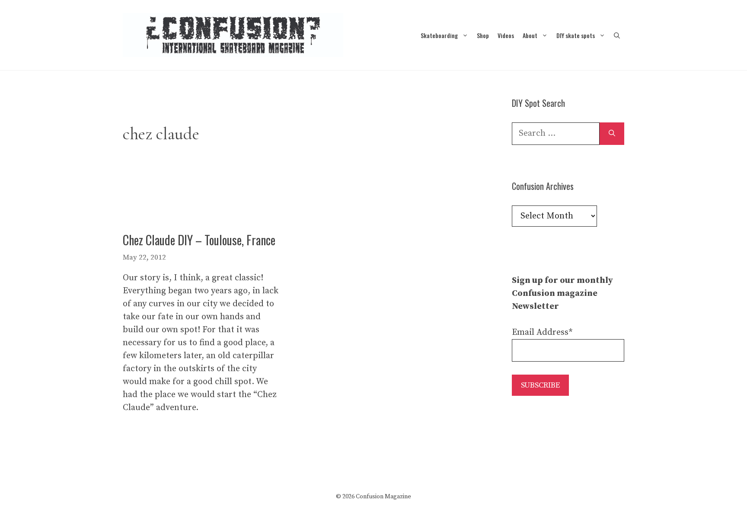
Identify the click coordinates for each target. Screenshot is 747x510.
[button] (617, 35)
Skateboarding (439, 35)
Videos (506, 35)
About (530, 35)
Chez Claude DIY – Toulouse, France (199, 240)
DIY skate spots (575, 35)
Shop (483, 35)
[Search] (612, 133)
